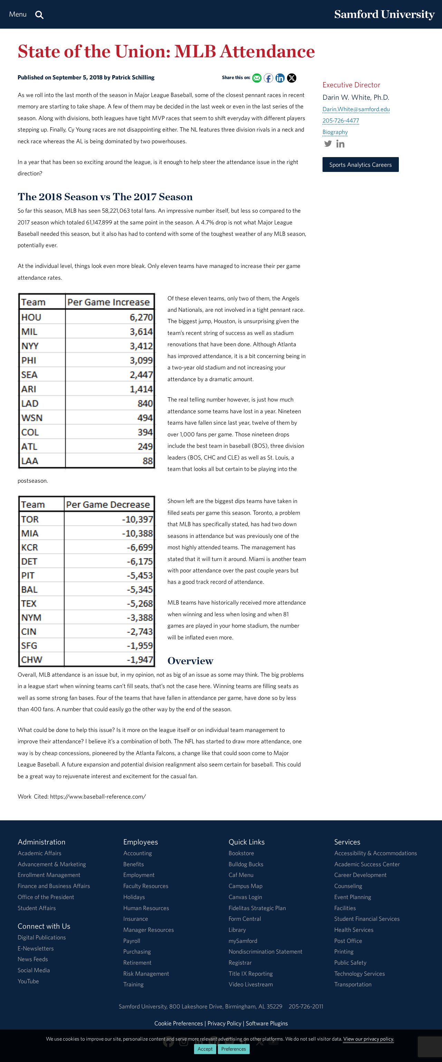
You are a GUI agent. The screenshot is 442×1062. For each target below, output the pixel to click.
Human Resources (146, 908)
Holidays (134, 897)
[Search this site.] (39, 14)
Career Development (360, 875)
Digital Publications (42, 937)
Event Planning (352, 897)
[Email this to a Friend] (257, 78)
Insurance (135, 919)
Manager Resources (148, 930)
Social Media (34, 970)
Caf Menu (241, 875)
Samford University (144, 1006)
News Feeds (33, 959)
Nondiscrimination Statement (265, 951)
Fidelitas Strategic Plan (257, 908)
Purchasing (137, 951)
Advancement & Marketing (52, 864)
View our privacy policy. (368, 1038)
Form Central (245, 919)
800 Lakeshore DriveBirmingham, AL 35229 (225, 1006)
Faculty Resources (146, 886)
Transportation (353, 984)
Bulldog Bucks (246, 864)
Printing (344, 951)
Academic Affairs (39, 853)
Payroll (131, 941)
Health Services (354, 930)
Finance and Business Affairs (54, 886)
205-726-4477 (341, 120)
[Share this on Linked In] (280, 78)
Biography (335, 132)
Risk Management (146, 973)
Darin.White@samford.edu (356, 109)
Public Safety (350, 962)
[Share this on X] (291, 78)
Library (237, 930)
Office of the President (46, 897)
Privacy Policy (224, 1023)
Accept (205, 1048)
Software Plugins (267, 1023)
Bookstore (241, 853)
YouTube (28, 981)
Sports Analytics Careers (360, 164)
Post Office (348, 941)
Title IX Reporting (251, 973)
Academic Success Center (367, 864)
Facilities (345, 908)
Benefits (133, 864)
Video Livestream (251, 984)
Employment (139, 875)
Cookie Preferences (178, 1023)
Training (133, 984)
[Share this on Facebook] (268, 78)
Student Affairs (37, 908)
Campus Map (245, 886)
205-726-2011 (306, 1006)
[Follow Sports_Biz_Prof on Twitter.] (328, 143)
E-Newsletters (36, 948)
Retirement (137, 962)
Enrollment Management (49, 875)
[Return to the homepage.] (384, 21)
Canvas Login (245, 897)
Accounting (137, 853)
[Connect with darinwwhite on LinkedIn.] (340, 143)
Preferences (233, 1048)
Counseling (348, 886)
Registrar (240, 962)
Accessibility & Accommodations (375, 853)
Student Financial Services (367, 919)
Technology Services (359, 973)
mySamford (243, 941)
